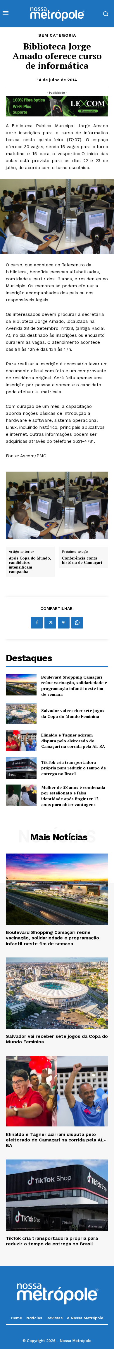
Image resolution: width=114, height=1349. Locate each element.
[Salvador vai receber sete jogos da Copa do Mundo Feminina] (21, 713)
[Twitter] (50, 623)
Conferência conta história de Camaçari (82, 560)
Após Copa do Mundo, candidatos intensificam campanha (30, 565)
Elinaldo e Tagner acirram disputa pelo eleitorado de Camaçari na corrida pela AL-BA (73, 740)
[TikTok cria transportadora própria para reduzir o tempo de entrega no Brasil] (21, 768)
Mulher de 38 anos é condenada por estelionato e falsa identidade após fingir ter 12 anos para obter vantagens (73, 796)
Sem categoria (57, 35)
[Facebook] (37, 623)
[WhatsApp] (77, 623)
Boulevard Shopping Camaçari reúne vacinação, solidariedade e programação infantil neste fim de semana (74, 685)
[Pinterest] (64, 623)
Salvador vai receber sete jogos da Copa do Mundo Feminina (72, 713)
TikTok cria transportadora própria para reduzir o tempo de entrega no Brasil (73, 768)
